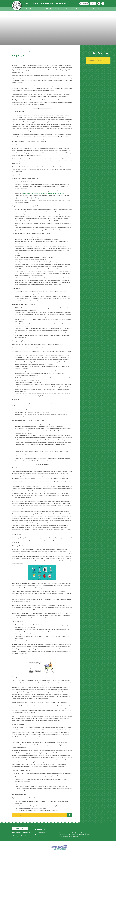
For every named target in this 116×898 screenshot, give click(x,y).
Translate (85, 3)
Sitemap (61, 833)
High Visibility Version (83, 834)
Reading (27, 51)
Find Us (19, 828)
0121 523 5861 (41, 832)
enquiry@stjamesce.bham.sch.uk (47, 834)
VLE (93, 3)
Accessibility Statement (66, 834)
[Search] (102, 3)
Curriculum (20, 51)
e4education (75, 836)
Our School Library (95, 61)
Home (13, 51)
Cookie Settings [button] (82, 833)
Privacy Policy (70, 833)
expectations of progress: (43, 193)
